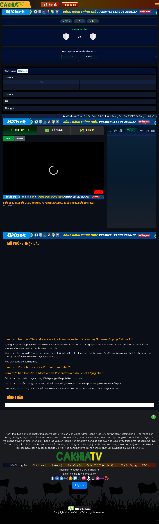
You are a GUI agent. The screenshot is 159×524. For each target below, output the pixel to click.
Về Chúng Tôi (18, 465)
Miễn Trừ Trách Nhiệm (101, 465)
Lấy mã (79, 485)
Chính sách (39, 465)
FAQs (145, 465)
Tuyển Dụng (129, 465)
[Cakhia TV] (12, 4)
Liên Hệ (57, 465)
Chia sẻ (90, 130)
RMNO (8, 138)
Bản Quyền (74, 465)
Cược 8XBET (70, 5)
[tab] (20, 130)
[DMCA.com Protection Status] (79, 508)
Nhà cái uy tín (50, 5)
